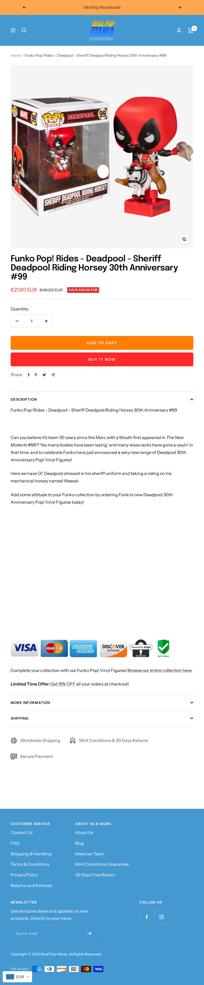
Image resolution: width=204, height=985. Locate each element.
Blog (79, 843)
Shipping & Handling (31, 853)
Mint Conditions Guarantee (102, 864)
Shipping (20, 718)
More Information (30, 702)
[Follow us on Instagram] (161, 917)
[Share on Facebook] (29, 375)
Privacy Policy (24, 874)
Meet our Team (89, 853)
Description (24, 399)
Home (16, 55)
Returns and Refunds (31, 885)
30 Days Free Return (95, 874)
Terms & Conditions (30, 864)
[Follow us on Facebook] (146, 917)
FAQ (15, 843)
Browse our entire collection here (159, 670)
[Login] (179, 30)
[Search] (24, 30)
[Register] (89, 933)
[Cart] (190, 30)
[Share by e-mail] (53, 375)
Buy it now (102, 359)
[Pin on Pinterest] (36, 375)
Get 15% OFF (62, 684)
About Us (84, 832)
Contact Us (22, 832)
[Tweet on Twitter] (44, 375)
